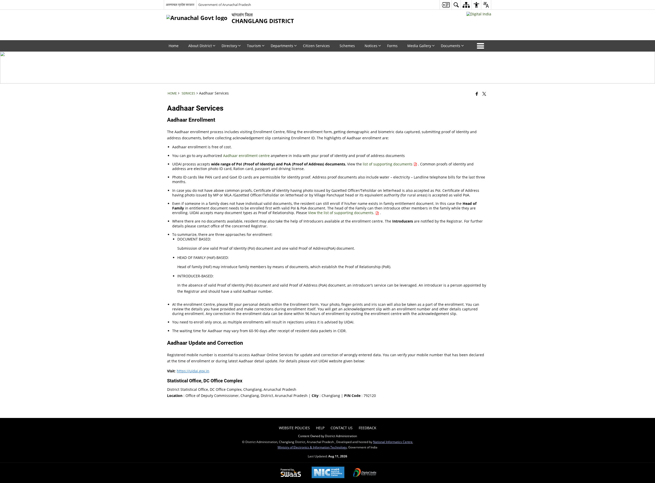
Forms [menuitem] (392, 45)
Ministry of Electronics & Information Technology (312, 447)
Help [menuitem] (320, 427)
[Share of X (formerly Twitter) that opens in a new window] (484, 94)
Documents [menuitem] (450, 45)
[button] (481, 45)
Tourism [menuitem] (254, 45)
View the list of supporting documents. (341, 212)
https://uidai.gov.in (193, 371)
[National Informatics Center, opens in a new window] (328, 473)
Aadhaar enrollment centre (247, 155)
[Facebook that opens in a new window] (477, 94)
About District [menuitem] (200, 45)
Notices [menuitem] (371, 45)
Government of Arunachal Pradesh (224, 4)
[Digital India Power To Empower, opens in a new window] (364, 473)
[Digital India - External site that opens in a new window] (478, 14)
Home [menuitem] (174, 45)
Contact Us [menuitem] (342, 427)
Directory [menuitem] (229, 45)
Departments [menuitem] (282, 45)
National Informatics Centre (392, 442)
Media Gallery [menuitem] (419, 45)
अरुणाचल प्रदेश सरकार (180, 4)
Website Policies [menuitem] (294, 427)
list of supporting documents (388, 164)
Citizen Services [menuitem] (316, 45)
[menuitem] (446, 4)
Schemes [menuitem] (347, 45)
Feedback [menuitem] (367, 427)
